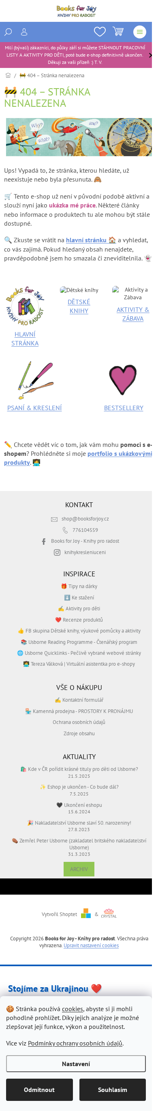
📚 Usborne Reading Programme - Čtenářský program (79, 642)
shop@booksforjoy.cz (85, 518)
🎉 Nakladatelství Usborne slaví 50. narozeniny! (79, 822)
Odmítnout (39, 1090)
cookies (72, 1009)
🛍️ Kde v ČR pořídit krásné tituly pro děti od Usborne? (79, 769)
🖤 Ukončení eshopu (79, 805)
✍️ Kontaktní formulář (79, 699)
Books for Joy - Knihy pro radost (85, 541)
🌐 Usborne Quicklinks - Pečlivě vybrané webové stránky (79, 653)
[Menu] (140, 32)
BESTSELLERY (123, 408)
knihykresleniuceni (85, 552)
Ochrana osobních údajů (79, 722)
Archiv (79, 869)
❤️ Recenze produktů (79, 619)
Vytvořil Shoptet (59, 914)
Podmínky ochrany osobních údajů (75, 1043)
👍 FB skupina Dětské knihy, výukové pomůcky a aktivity (79, 630)
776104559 (85, 530)
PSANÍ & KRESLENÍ (34, 408)
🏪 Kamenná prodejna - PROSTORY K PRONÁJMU (79, 711)
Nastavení (76, 1064)
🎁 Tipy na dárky (79, 586)
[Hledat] (8, 32)
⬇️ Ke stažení (79, 597)
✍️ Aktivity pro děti (79, 608)
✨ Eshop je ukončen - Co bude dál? (79, 786)
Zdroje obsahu (79, 733)
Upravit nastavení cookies (91, 945)
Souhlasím (112, 1090)
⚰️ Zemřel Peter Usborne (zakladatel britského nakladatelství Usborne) (79, 844)
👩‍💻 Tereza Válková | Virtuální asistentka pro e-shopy (79, 663)
